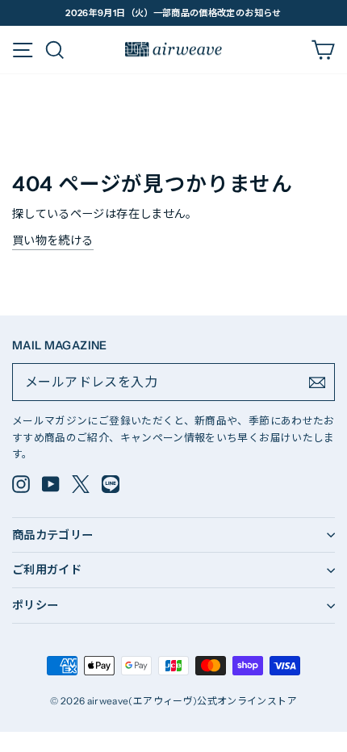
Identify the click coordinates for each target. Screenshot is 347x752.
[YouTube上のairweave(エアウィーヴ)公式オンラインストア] (51, 484)
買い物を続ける (53, 240)
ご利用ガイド (47, 569)
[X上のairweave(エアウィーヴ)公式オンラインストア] (81, 484)
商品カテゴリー (53, 535)
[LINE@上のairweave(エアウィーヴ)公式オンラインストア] (110, 484)
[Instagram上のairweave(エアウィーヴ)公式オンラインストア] (21, 484)
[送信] (317, 382)
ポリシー (35, 605)
